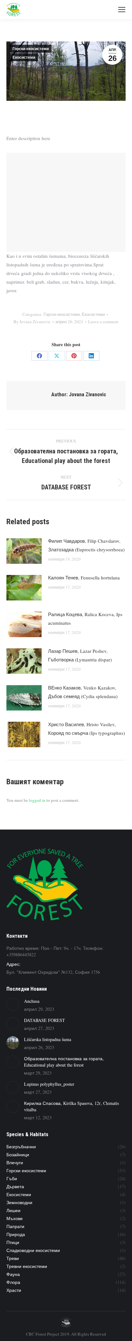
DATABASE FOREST (44, 1020)
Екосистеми (23, 57)
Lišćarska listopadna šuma (47, 1039)
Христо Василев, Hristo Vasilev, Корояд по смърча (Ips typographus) (86, 728)
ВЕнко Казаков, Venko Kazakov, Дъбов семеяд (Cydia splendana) (83, 691)
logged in (37, 800)
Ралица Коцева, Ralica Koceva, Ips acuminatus (85, 618)
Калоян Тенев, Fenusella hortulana (84, 577)
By (32, 321)
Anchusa (31, 1001)
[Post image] (24, 551)
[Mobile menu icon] (122, 9)
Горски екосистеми (30, 49)
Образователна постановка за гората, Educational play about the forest (64, 1061)
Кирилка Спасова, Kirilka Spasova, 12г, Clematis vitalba (71, 1106)
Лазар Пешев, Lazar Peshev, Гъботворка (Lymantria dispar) (80, 655)
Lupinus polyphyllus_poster (49, 1084)
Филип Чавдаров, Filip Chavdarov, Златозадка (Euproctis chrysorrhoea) (86, 545)
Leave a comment (103, 321)
